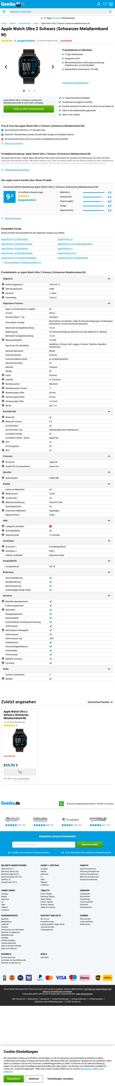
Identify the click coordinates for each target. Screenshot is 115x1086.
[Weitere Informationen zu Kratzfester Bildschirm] (3, 510)
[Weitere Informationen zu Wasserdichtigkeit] (3, 340)
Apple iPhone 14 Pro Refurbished (73, 258)
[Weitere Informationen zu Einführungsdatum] (3, 284)
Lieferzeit (4, 924)
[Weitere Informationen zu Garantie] (3, 293)
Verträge (4, 938)
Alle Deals (45, 957)
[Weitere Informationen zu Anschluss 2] (3, 550)
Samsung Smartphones (89, 871)
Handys (84, 865)
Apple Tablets (46, 899)
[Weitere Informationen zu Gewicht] (3, 379)
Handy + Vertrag (50, 865)
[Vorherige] (6, 67)
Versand (4, 927)
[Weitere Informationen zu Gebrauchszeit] (3, 535)
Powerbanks (85, 899)
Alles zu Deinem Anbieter (11, 946)
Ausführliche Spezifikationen (75, 83)
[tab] (24, 91)
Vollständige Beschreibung (17, 170)
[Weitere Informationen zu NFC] (3, 450)
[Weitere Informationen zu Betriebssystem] (3, 383)
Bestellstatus (6, 922)
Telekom (44, 882)
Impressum (44, 999)
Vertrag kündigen (8, 940)
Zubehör (12, 23)
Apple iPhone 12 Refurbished (14, 239)
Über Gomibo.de (18, 999)
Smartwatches (25, 23)
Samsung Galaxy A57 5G (11, 877)
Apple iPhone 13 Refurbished (14, 248)
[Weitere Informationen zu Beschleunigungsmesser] (3, 601)
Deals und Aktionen (9, 948)
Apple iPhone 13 (65, 239)
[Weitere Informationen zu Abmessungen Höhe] (3, 392)
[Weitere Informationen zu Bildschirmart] (3, 493)
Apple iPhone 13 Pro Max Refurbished (75, 244)
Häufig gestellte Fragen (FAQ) (52, 924)
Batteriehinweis (7, 935)
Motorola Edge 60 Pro (10, 874)
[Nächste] (53, 67)
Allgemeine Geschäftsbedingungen (49, 1002)
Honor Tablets (46, 894)
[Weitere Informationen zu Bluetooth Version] (3, 421)
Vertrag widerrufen (8, 943)
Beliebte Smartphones (14, 865)
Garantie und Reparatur (10, 932)
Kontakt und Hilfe (51, 915)
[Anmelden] (99, 4)
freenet (43, 871)
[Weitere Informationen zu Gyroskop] (3, 663)
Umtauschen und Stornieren (12, 930)
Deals (44, 954)
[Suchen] (110, 11)
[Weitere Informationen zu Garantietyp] (3, 297)
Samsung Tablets (48, 897)
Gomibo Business (8, 957)
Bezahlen (5, 919)
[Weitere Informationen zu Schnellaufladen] (3, 530)
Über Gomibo (85, 919)
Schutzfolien (85, 897)
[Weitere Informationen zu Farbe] (3, 375)
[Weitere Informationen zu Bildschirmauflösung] (3, 502)
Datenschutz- (86, 1069)
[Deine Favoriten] (105, 4)
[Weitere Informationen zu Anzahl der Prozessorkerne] (3, 466)
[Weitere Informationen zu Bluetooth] (3, 417)
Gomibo (84, 915)
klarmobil (44, 874)
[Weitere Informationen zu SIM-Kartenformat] (3, 288)
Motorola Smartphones (89, 877)
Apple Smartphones (88, 869)
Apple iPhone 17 (8, 869)
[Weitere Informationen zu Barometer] (3, 609)
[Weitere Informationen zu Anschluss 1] (3, 546)
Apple (36, 23)
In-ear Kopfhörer (86, 902)
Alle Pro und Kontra (14, 143)
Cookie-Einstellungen (60, 999)
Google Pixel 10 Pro (9, 882)
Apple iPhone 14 (65, 248)
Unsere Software (86, 922)
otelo (43, 880)
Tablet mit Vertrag (48, 907)
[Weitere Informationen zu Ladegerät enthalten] (3, 526)
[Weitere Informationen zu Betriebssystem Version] (3, 388)
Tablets (45, 890)
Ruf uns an (45, 919)
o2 (42, 877)
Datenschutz (85, 924)
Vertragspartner (47, 930)
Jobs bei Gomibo (47, 927)
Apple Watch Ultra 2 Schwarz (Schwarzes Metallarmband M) (65, 23)
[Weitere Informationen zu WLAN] (3, 405)
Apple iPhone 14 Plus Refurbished (16, 253)
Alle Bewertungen (13, 218)
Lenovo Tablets (47, 902)
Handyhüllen (85, 894)
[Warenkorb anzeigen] (111, 4)
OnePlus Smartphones (89, 874)
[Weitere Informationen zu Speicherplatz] (3, 477)
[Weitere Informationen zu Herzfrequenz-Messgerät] (3, 630)
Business (6, 954)
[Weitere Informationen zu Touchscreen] (3, 497)
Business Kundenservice (11, 963)
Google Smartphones (88, 880)
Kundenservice (9, 915)
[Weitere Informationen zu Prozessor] (3, 462)
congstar (44, 869)
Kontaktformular (47, 922)
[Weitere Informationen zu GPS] (3, 442)
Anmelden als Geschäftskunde (13, 960)
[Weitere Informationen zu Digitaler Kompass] (3, 658)
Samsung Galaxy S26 (10, 871)
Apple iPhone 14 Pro (67, 253)
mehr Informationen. (84, 994)
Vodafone (45, 885)
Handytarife (8, 890)
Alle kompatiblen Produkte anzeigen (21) (23, 262)
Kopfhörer (84, 905)
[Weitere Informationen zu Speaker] (3, 678)
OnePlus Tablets (47, 905)
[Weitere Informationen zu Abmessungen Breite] (3, 396)
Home (3, 23)
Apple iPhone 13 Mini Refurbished (16, 244)
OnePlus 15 (5, 880)
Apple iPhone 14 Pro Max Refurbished (18, 258)
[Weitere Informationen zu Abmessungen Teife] (3, 401)
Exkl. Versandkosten (21, 779)
